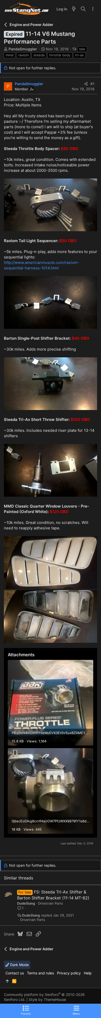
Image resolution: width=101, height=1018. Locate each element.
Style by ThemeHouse (47, 999)
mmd (9, 55)
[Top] (7, 981)
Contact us (14, 973)
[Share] (86, 83)
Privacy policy (69, 973)
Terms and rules (40, 973)
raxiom (23, 55)
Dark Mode (19, 964)
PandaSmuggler (23, 49)
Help (88, 973)
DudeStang (26, 903)
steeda (39, 55)
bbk (82, 49)
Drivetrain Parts (50, 903)
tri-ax (79, 55)
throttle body (59, 55)
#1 (92, 83)
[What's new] (73, 9)
